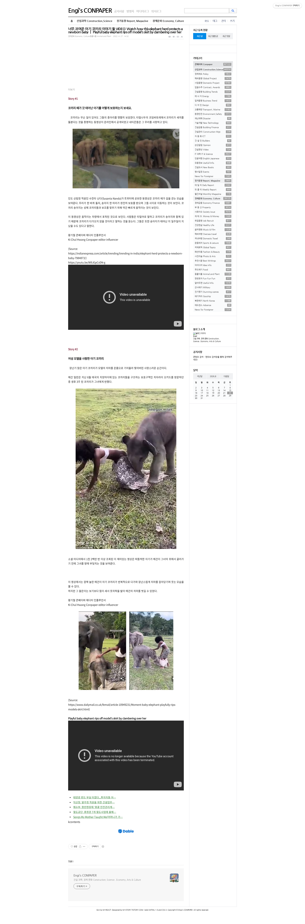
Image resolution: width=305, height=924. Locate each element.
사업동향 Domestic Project (212, 82)
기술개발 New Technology (212, 122)
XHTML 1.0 (153, 910)
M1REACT (107, 910)
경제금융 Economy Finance (212, 203)
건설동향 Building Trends (212, 91)
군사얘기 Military (212, 287)
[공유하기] (80, 846)
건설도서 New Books (212, 167)
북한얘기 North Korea (212, 300)
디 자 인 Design (212, 105)
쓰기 (232, 20)
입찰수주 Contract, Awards (212, 87)
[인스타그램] (178, 38)
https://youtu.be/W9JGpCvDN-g (86, 262)
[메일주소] (170, 38)
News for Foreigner (212, 176)
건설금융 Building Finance (212, 127)
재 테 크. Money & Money (212, 216)
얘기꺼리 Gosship (212, 296)
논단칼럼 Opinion (212, 145)
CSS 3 (164, 910)
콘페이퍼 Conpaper (212, 64)
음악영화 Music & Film (212, 229)
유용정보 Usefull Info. (212, 162)
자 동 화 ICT (212, 136)
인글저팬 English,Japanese (212, 158)
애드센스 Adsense (212, 305)
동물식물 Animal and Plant (212, 274)
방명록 (130, 11)
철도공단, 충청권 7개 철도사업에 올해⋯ (94, 812)
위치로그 (156, 11)
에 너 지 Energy (212, 96)
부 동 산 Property (212, 207)
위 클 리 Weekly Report (212, 189)
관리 (223, 20)
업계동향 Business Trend (212, 100)
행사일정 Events (212, 171)
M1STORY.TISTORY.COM (133, 910)
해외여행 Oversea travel (212, 234)
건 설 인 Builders (212, 140)
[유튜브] (174, 38)
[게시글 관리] (84, 846)
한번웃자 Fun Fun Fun (212, 278)
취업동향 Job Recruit (212, 220)
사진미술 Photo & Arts (212, 256)
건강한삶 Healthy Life (212, 225)
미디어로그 (142, 11)
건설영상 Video (212, 149)
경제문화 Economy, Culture (168, 20)
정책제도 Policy (212, 74)
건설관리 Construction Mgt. (212, 131)
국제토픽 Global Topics (212, 247)
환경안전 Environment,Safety (212, 114)
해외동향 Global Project (212, 78)
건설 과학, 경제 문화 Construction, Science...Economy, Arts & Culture (107, 879)
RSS (207, 20)
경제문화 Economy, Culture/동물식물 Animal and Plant (89, 36)
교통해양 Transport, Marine (212, 109)
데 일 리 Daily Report (212, 185)
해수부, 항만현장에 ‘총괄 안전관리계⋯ (94, 807)
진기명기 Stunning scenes (212, 291)
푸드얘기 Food (212, 269)
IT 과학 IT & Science (212, 154)
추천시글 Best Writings (212, 260)
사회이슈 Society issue (212, 211)
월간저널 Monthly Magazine (212, 194)
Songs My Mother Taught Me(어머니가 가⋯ (98, 817)
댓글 (70, 861)
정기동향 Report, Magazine (132, 20)
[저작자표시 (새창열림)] (102, 846)
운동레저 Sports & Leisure (212, 243)
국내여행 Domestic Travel (212, 238)
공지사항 (119, 11)
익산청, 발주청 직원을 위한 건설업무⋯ (94, 802)
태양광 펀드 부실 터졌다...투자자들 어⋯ (94, 797)
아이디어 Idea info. (212, 265)
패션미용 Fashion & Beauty (212, 251)
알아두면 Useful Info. (212, 283)
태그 (215, 20)
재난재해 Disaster (212, 118)
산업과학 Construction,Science (94, 20)
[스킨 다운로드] (182, 38)
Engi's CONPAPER (90, 10)
